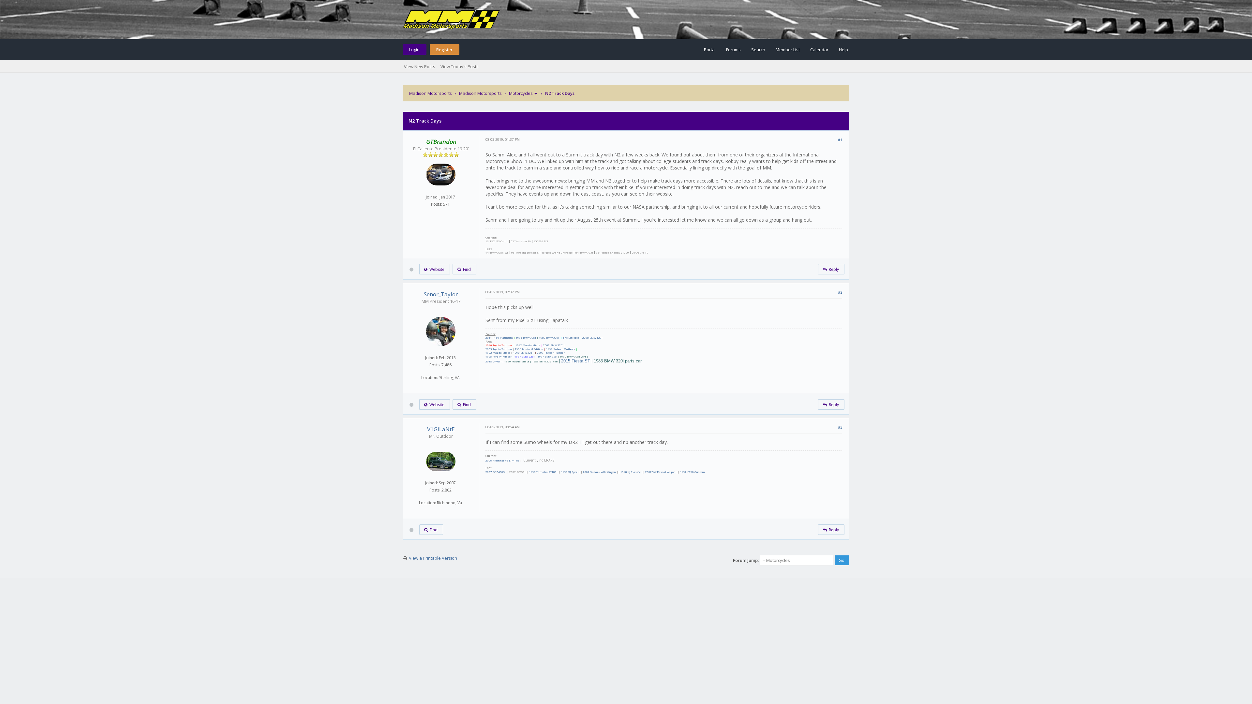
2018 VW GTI (493, 361)
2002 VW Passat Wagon (660, 472)
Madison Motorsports (430, 93)
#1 (840, 139)
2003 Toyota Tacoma (498, 349)
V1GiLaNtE (441, 429)
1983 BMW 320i (549, 337)
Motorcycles (521, 93)
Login (414, 49)
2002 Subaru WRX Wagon (599, 472)
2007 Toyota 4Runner (551, 352)
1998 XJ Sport (569, 472)
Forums (733, 49)
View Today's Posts (459, 66)
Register (444, 49)
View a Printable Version (433, 558)
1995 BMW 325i (526, 337)
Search (758, 49)
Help (843, 49)
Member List (788, 49)
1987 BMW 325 (547, 356)
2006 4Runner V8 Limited (502, 460)
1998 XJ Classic (630, 472)
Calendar (819, 49)
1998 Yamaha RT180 (543, 472)
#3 (840, 427)
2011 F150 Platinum (499, 337)
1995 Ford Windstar (498, 356)
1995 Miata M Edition (529, 349)
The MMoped (571, 337)
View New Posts (419, 66)
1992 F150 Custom (692, 472)
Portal (710, 49)
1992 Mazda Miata (527, 345)
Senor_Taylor (441, 294)
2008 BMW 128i (592, 337)
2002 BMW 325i (553, 345)
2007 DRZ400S (495, 472)
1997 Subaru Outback (560, 349)
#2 (840, 292)
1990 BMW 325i (523, 352)
